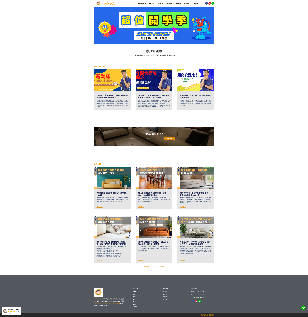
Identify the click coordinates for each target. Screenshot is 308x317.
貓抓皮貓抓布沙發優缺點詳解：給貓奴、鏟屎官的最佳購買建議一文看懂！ (111, 243)
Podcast (151, 3)
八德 (99, 303)
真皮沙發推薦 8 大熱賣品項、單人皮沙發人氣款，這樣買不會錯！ (153, 243)
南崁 (103, 303)
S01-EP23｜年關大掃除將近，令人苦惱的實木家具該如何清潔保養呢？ (153, 96)
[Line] (212, 3)
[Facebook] (206, 3)
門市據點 (195, 3)
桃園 (110, 303)
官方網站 (186, 3)
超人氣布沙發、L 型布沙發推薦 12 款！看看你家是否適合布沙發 (195, 194)
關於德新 (178, 3)
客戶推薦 (160, 3)
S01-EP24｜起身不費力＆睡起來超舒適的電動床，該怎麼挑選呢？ (112, 96)
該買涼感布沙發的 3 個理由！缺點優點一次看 (111, 194)
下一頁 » (161, 266)
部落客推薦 (169, 3)
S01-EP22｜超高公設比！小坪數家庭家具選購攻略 (195, 96)
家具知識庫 (141, 3)
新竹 (113, 303)
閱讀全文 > (99, 207)
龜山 (106, 303)
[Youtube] (209, 3)
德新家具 (109, 3)
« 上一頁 (146, 266)
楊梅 (96, 303)
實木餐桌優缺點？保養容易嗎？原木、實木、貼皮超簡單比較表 (153, 194)
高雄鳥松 (117, 303)
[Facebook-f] (192, 301)
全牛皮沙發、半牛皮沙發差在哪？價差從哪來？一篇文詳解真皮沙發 (195, 243)
